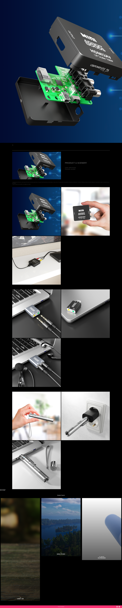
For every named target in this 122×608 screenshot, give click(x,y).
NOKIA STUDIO (61, 554)
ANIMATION (102, 556)
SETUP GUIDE (2, 490)
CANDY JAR (20, 598)
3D (12, 145)
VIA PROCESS (102, 558)
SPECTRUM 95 (2, 489)
